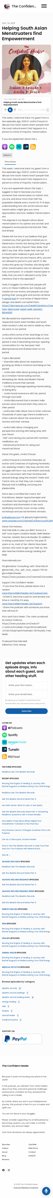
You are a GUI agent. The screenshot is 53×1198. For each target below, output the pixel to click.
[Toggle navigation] (44, 6)
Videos (5, 1148)
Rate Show (33, 1148)
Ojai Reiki (32, 1144)
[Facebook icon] (3, 1170)
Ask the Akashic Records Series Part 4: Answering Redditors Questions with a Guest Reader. (25, 813)
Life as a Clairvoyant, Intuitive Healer (19, 839)
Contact (32, 1152)
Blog (4, 1156)
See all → (6, 855)
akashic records (11, 861)
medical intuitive (11, 967)
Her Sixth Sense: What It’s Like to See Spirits (22, 805)
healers (6, 938)
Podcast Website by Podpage (26, 1187)
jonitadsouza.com (11, 517)
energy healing (10, 909)
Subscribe (26, 711)
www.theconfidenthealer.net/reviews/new (25, 593)
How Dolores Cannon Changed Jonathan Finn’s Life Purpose (26, 831)
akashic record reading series (18, 891)
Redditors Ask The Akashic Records (18, 771)
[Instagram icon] (8, 1170)
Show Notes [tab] (10, 161)
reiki (4, 923)
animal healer (9, 952)
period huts (10, 298)
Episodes (6, 1144)
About (4, 1152)
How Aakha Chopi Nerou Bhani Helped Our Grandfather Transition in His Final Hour (21, 822)
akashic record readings (15, 879)
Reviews (5, 1159)
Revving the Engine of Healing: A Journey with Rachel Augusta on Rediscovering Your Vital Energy (26, 785)
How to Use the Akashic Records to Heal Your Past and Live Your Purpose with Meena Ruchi (25, 847)
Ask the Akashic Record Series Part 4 (19, 799)
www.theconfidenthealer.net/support (22, 603)
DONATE (32, 1156)
